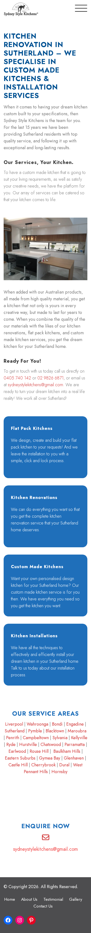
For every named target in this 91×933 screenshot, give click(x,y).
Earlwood (17, 751)
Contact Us (43, 906)
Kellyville (79, 738)
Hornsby (59, 772)
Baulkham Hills (66, 751)
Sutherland (15, 731)
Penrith (12, 738)
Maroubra (77, 731)
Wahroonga (37, 724)
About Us (29, 899)
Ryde (11, 744)
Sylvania (59, 738)
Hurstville (28, 744)
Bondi (57, 724)
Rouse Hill (39, 751)
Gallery (75, 899)
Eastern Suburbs (20, 758)
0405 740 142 (17, 378)
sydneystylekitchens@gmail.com (35, 385)
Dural (64, 765)
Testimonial (53, 899)
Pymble (35, 731)
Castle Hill (18, 765)
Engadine (75, 724)
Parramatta (75, 744)
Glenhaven (74, 758)
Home (9, 899)
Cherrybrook (44, 765)
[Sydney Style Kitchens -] (21, 9)
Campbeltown (36, 738)
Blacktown (55, 731)
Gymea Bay (49, 758)
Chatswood (51, 744)
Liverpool (14, 724)
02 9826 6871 (50, 378)
